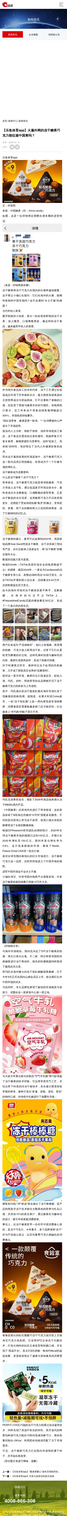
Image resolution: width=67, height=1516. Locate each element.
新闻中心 (12, 120)
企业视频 (33, 34)
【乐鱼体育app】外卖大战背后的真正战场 (33, 1476)
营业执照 (56, 1511)
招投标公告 (54, 34)
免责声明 (46, 1511)
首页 (4, 120)
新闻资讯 (12, 34)
